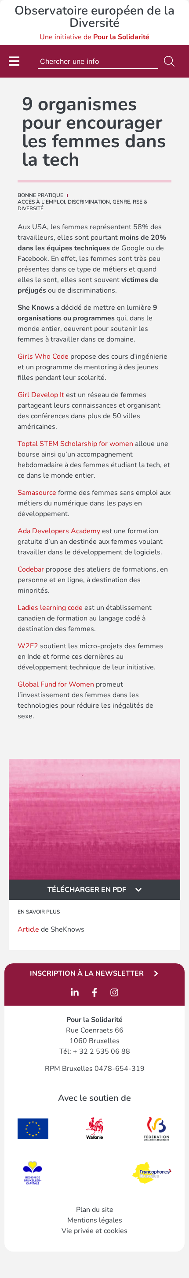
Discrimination (89, 201)
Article (28, 929)
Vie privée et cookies (94, 1231)
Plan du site (94, 1210)
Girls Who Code (43, 356)
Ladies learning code (50, 608)
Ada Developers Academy (59, 531)
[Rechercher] (171, 61)
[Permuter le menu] (14, 61)
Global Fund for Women (56, 684)
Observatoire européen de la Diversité (94, 16)
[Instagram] (114, 992)
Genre (121, 201)
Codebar (31, 569)
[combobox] (98, 61)
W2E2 (28, 646)
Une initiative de (94, 37)
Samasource (37, 493)
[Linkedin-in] (75, 992)
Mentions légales (94, 1220)
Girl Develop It (41, 395)
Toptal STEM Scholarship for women (75, 444)
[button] (94, 890)
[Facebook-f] (94, 992)
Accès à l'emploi (41, 201)
